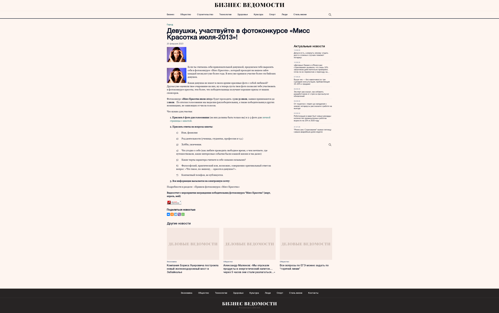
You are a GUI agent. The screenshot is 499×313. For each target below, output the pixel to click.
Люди (284, 15)
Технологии (225, 15)
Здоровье (242, 15)
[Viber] (179, 214)
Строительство (205, 15)
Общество (185, 15)
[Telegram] (175, 214)
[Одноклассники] (172, 214)
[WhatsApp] (183, 214)
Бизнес (170, 15)
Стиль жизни (300, 15)
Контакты (313, 293)
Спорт (272, 15)
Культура (258, 15)
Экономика (172, 261)
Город (170, 25)
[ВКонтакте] (168, 214)
